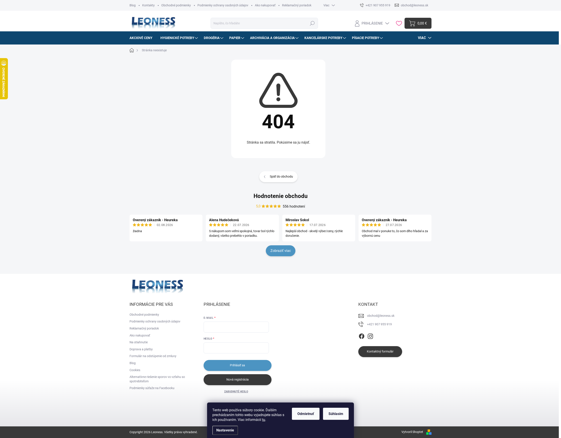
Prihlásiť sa (237, 365)
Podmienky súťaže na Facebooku (152, 388)
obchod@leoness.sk (380, 315)
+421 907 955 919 (379, 324)
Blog (133, 5)
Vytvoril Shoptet (412, 432)
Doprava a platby (141, 349)
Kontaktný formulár (380, 351)
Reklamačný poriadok (296, 5)
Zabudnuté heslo (236, 391)
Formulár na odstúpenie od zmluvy (153, 356)
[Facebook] (361, 335)
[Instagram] (370, 335)
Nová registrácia (237, 379)
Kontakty (148, 5)
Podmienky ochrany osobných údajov (222, 5)
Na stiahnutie (139, 342)
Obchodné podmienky (176, 5)
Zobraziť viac (280, 251)
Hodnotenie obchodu (281, 196)
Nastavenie (225, 430)
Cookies (135, 370)
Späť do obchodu (281, 176)
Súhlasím (335, 414)
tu (263, 420)
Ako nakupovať (265, 5)
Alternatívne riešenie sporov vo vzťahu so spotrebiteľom (157, 379)
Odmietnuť (305, 414)
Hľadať (312, 23)
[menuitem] (143, 38)
